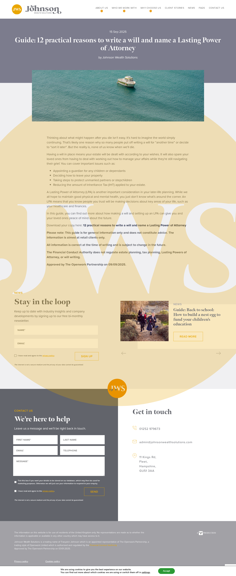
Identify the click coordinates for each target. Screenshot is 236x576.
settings (146, 572)
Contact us (216, 7)
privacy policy (48, 491)
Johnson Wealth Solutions (120, 57)
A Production (206, 533)
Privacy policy (21, 561)
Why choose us (150, 7)
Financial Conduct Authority (103, 545)
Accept (166, 570)
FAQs (202, 7)
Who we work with (124, 7)
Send (94, 492)
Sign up (86, 356)
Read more (188, 336)
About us (102, 7)
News (191, 7)
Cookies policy (52, 561)
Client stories (174, 7)
